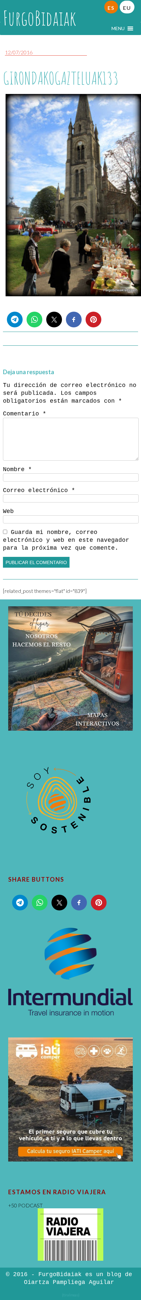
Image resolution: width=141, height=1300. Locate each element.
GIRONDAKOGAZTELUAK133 (61, 78)
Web (8, 511)
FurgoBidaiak (39, 18)
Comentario (24, 414)
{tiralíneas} (70, 1295)
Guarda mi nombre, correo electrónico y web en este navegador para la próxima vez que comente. (66, 540)
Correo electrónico (39, 490)
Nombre (17, 469)
